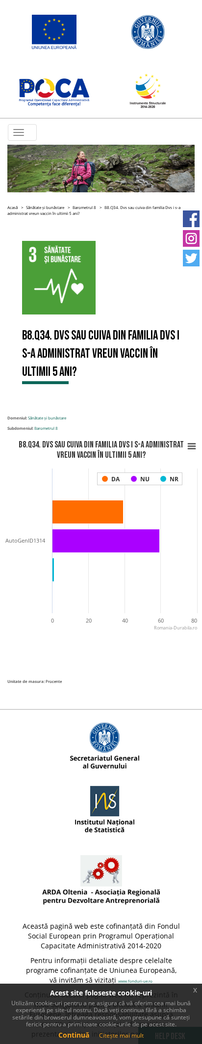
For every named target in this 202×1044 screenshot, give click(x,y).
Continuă (73, 1035)
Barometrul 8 (84, 207)
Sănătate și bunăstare (45, 207)
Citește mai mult (121, 1035)
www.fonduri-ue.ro (135, 981)
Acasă (12, 207)
